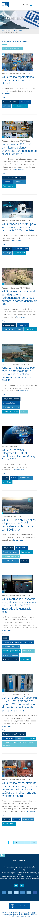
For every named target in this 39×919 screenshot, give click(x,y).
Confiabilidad (19, 182)
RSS (25, 914)
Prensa (24, 411)
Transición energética (11, 407)
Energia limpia (26, 552)
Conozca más (6, 94)
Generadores (28, 819)
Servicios (6, 106)
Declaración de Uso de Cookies (26, 912)
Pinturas (24, 561)
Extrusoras (31, 738)
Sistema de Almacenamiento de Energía (17, 642)
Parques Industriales (10, 561)
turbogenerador (9, 325)
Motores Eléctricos (10, 102)
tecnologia (7, 253)
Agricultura (25, 659)
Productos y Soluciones (10, 74)
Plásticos (20, 738)
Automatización (9, 186)
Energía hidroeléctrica (11, 399)
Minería (13, 478)
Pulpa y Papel (30, 329)
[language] (32, 4)
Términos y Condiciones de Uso (12, 914)
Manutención (22, 325)
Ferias (5, 478)
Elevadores (7, 182)
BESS (5, 638)
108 (34, 842)
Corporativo (6, 517)
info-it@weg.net (24, 870)
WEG (4, 4)
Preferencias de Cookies (21, 906)
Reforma (16, 819)
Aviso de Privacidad (8, 912)
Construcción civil (19, 106)
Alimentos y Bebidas (10, 659)
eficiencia (6, 249)
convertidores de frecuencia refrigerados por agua (18, 744)
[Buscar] (27, 4)
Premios (5, 447)
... (27, 842)
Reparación (25, 102)
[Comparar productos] (23, 4)
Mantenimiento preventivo (12, 329)
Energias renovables (10, 411)
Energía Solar (8, 548)
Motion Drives (8, 738)
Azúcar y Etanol (8, 824)
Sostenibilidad (19, 253)
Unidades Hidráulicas (10, 403)
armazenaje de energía (11, 651)
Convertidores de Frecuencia (13, 177)
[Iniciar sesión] (19, 4)
